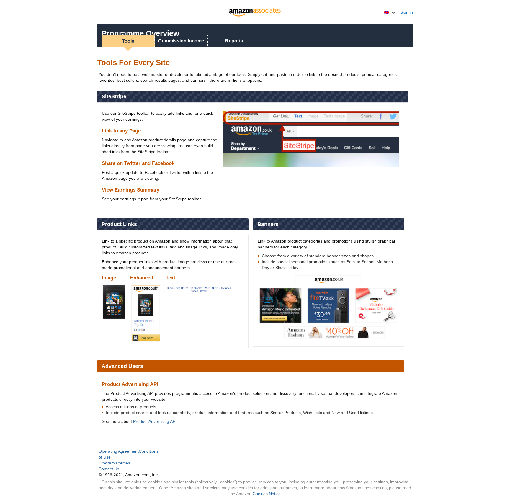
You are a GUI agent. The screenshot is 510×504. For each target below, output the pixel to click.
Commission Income (181, 40)
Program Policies (114, 463)
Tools (128, 41)
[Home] (255, 12)
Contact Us (109, 469)
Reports (234, 40)
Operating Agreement (119, 451)
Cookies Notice (267, 493)
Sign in (406, 12)
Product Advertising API (154, 421)
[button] (390, 12)
